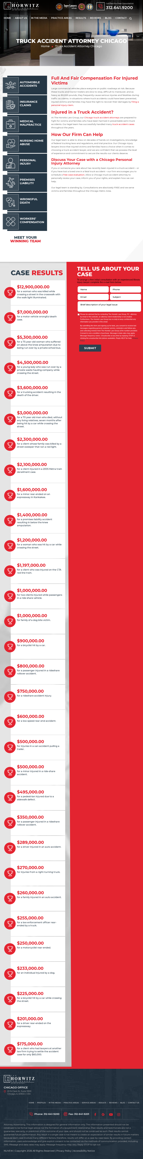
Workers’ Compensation (32, 220)
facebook (95, 1114)
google (103, 1114)
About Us (21, 18)
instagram (118, 1114)
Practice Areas (61, 18)
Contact (121, 18)
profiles (41, 1103)
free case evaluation (73, 174)
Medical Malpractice (30, 123)
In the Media (39, 18)
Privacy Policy (63, 1151)
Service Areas (89, 1103)
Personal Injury (28, 162)
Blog (108, 18)
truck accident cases (123, 124)
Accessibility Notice (84, 1151)
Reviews (95, 18)
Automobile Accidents (30, 84)
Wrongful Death (29, 201)
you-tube (111, 1114)
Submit (90, 348)
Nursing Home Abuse (31, 142)
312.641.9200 (119, 7)
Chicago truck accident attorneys (102, 117)
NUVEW (8, 1151)
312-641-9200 (51, 1114)
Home (7, 18)
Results (81, 18)
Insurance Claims (28, 103)
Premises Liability (27, 181)
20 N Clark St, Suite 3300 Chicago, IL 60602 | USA (19, 1092)
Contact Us (133, 1103)
